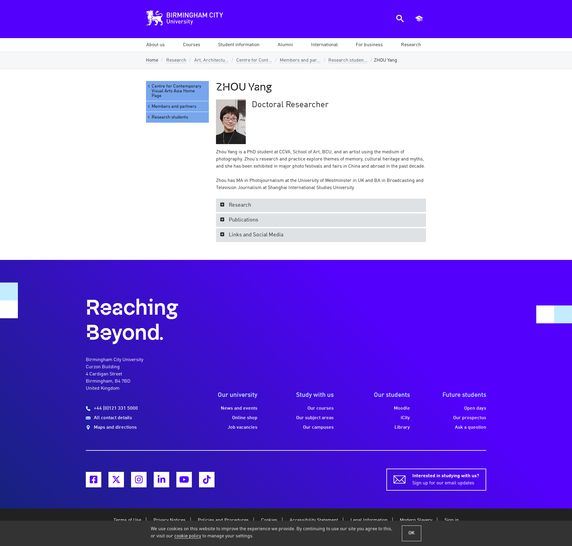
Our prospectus (469, 418)
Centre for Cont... (254, 60)
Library (402, 427)
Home (152, 60)
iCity (405, 418)
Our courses (320, 408)
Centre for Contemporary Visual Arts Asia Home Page (176, 91)
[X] (116, 479)
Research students (170, 117)
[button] (155, 45)
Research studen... (347, 60)
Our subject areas (315, 418)
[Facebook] (93, 479)
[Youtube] (184, 479)
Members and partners (174, 106)
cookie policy (187, 536)
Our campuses (318, 427)
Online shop (244, 418)
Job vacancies (242, 427)
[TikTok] (206, 479)
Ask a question (470, 427)
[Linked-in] (161, 479)
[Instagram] (139, 479)
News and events (239, 408)
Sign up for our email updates (445, 480)
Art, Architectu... (211, 60)
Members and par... (300, 60)
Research (176, 60)
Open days (475, 408)
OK (411, 533)
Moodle (402, 408)
